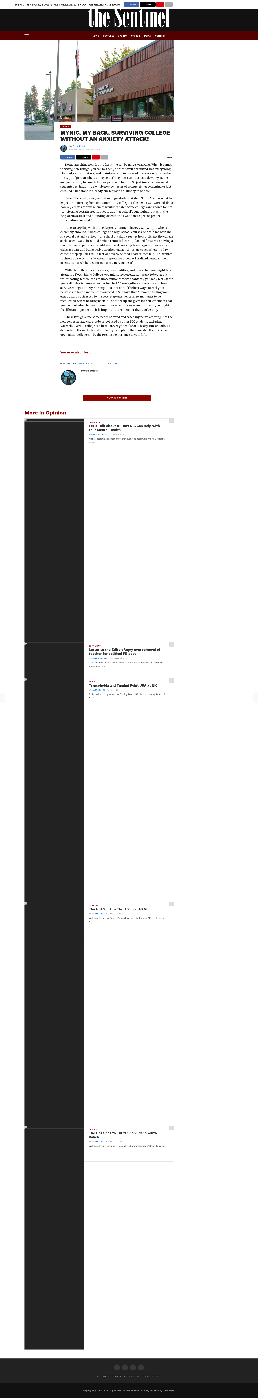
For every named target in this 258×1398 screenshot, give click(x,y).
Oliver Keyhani (98, 690)
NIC (98, 1376)
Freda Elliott (79, 146)
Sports (122, 36)
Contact (160, 36)
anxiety (83, 364)
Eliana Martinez (98, 435)
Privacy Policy (132, 1376)
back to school (96, 364)
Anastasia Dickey (99, 658)
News (96, 36)
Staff (106, 1376)
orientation (112, 364)
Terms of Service (152, 1376)
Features (108, 36)
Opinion (135, 36)
